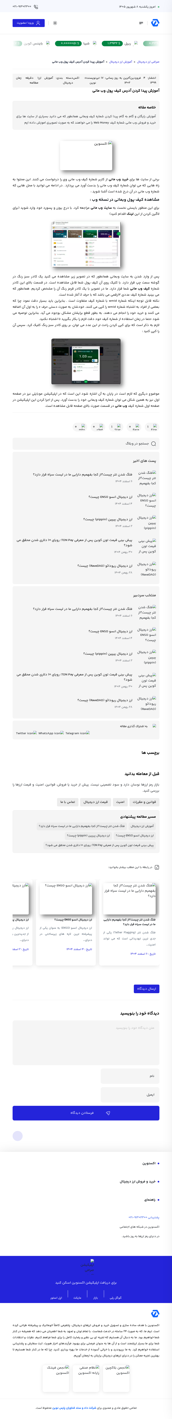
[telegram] (145, 1246)
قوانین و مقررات (144, 802)
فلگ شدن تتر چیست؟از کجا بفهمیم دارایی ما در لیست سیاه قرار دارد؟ (82, 474)
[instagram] (134, 1246)
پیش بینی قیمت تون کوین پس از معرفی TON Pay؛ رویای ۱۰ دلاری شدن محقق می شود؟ (74, 543)
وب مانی (121, 406)
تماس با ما (67, 802)
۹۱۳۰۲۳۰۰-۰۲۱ (138, 1217)
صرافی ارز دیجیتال (148, 62)
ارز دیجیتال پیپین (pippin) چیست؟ (107, 519)
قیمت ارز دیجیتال (95, 802)
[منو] (141, 23)
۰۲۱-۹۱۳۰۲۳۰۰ (22, 6)
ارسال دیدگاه (146, 988)
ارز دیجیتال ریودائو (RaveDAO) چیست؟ (104, 566)
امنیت (120, 802)
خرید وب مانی (118, 179)
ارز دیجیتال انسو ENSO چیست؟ (110, 497)
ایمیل (150, 1094)
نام (152, 1076)
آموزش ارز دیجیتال (120, 62)
